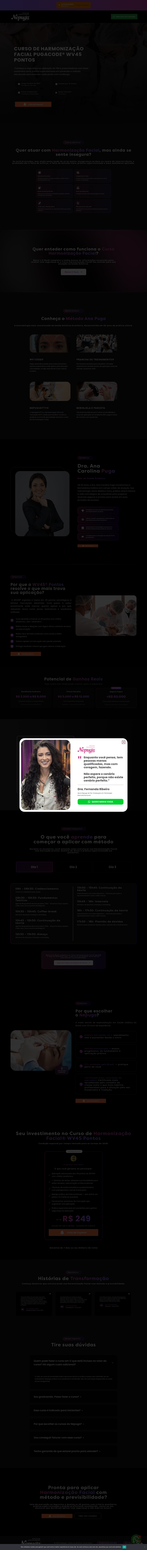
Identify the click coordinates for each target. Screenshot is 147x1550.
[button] (123, 742)
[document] (73, 775)
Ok (124, 1547)
